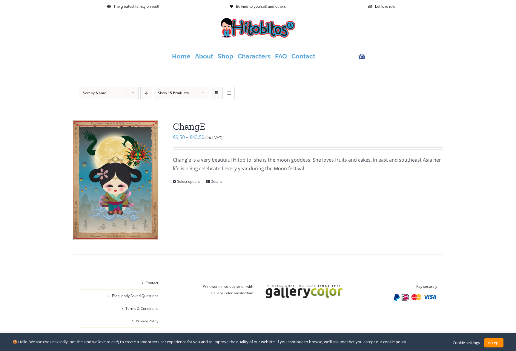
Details (216, 181)
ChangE (189, 126)
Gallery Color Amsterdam (232, 293)
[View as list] (228, 93)
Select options (188, 181)
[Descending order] (146, 93)
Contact (151, 282)
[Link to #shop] (396, 56)
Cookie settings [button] (466, 342)
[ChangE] (115, 179)
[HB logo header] (258, 20)
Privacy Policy (147, 321)
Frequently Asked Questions (135, 295)
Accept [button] (494, 342)
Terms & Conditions (141, 308)
